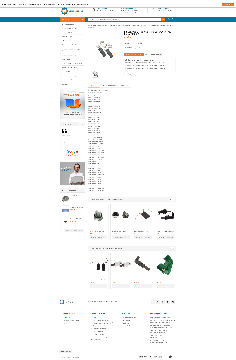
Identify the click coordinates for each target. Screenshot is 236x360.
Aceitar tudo (228, 4)
